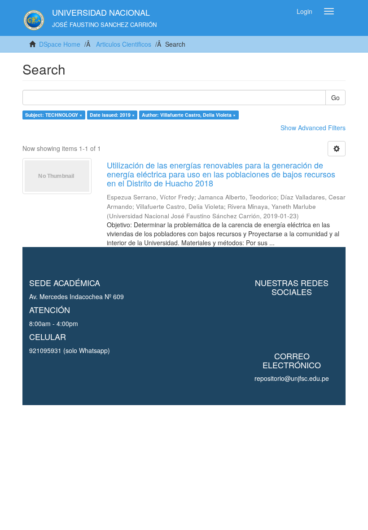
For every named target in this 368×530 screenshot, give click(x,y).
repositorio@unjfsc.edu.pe (291, 378)
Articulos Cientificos (123, 44)
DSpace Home (59, 44)
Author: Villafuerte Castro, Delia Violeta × (189, 114)
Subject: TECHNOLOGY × (53, 114)
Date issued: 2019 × (112, 114)
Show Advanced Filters (313, 127)
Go (335, 97)
